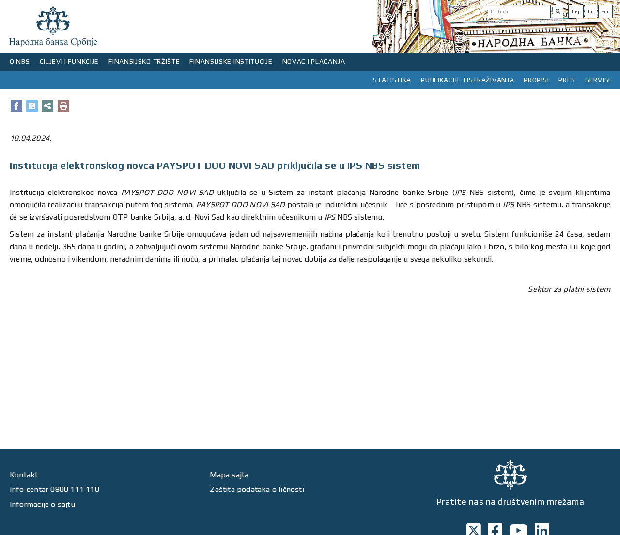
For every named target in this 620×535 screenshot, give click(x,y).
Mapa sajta (229, 474)
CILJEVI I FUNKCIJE (69, 61)
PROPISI (536, 80)
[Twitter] (32, 106)
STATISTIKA (392, 80)
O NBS (20, 61)
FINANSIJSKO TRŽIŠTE (144, 61)
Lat (591, 11)
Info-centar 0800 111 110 (54, 489)
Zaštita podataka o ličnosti (257, 489)
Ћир (576, 11)
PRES (566, 80)
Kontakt (24, 474)
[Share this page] (47, 106)
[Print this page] (63, 106)
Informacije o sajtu (42, 504)
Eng (605, 11)
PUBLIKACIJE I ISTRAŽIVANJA (467, 80)
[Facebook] (16, 106)
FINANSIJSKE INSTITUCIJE (230, 61)
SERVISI (597, 80)
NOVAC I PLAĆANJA (313, 61)
